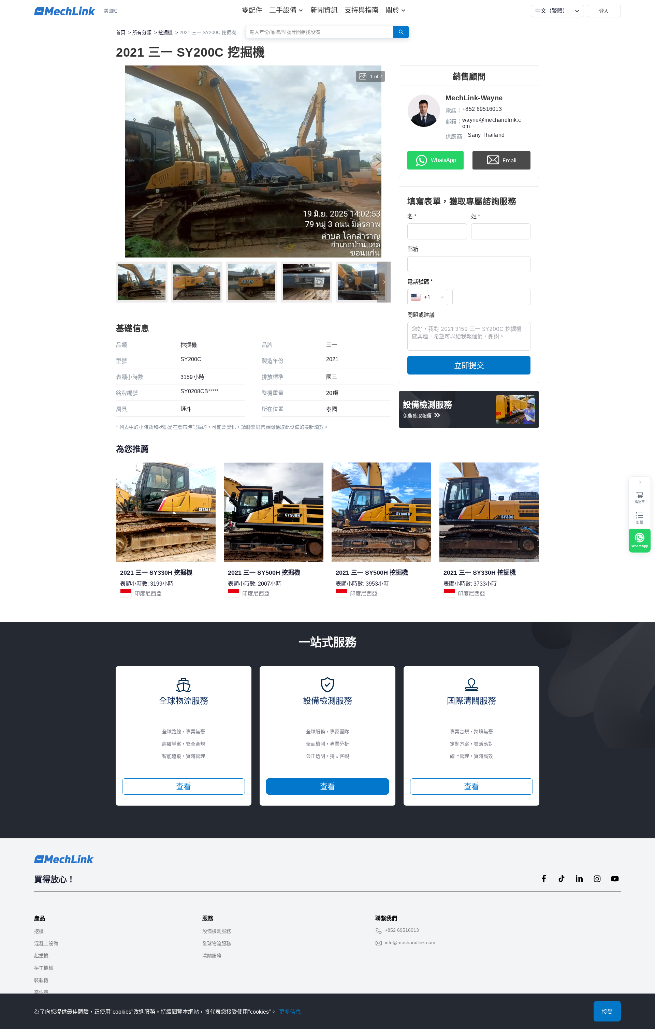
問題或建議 (421, 314)
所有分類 (141, 32)
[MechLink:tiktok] (561, 878)
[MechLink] (65, 10)
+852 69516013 (402, 930)
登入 (604, 11)
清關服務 (211, 955)
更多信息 (290, 1012)
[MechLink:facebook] (544, 878)
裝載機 (41, 980)
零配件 (252, 10)
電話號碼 (418, 281)
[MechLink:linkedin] (579, 878)
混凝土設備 (46, 943)
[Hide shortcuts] (639, 482)
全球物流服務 (216, 943)
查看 (183, 786)
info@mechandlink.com (410, 942)
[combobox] (317, 32)
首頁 (121, 32)
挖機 (39, 931)
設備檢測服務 (216, 931)
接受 (607, 1012)
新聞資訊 (324, 10)
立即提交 (469, 365)
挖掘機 (165, 32)
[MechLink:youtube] (615, 878)
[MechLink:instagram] (597, 878)
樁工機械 (43, 968)
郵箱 (412, 249)
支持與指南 (362, 10)
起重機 (41, 955)
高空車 (41, 992)
